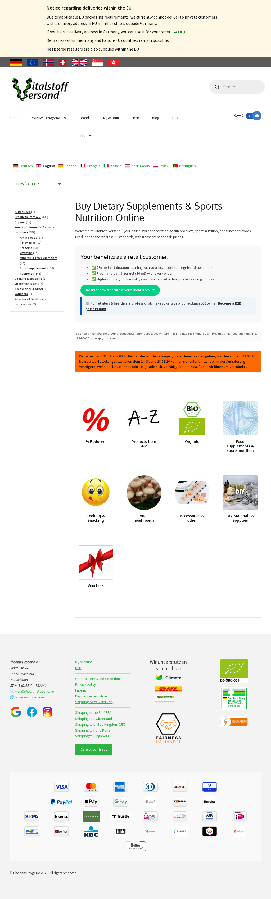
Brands (85, 118)
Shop (14, 118)
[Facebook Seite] (31, 712)
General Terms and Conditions (98, 678)
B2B (136, 118)
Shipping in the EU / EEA (93, 712)
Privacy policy (85, 684)
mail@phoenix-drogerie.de (34, 691)
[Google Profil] (16, 712)
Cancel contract (93, 749)
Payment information (91, 696)
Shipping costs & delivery (94, 702)
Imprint (80, 690)
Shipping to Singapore (92, 736)
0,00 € (242, 115)
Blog (155, 118)
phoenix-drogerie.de (30, 697)
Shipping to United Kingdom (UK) (100, 724)
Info (82, 135)
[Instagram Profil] (47, 712)
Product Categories (45, 118)
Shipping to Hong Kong (92, 730)
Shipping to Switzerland (93, 718)
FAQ (175, 118)
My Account (111, 118)
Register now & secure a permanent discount (120, 290)
